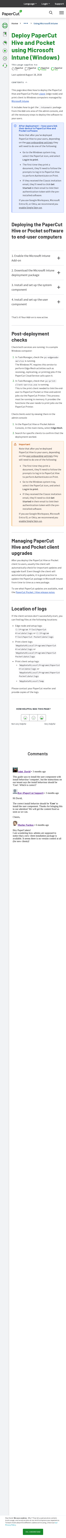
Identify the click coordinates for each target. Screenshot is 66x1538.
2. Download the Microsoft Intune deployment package (33, 272)
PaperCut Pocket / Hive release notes (35, 592)
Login (45, 3)
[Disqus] (38, 804)
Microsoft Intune (20, 101)
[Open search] (51, 12)
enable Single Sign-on (30, 207)
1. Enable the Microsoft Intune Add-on (31, 258)
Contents (18, 82)
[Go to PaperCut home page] (12, 12)
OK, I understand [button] (33, 1532)
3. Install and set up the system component (32, 287)
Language (29, 3)
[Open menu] (61, 12)
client (42, 93)
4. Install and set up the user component (30, 302)
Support (59, 3)
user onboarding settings (39, 142)
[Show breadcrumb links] (26, 23)
